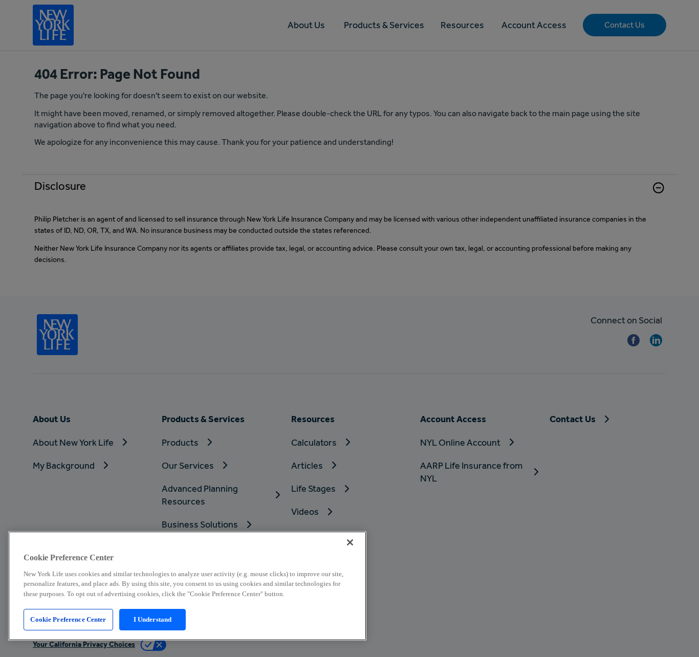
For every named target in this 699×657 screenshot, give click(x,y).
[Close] (350, 542)
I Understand (153, 619)
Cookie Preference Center (68, 619)
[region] (187, 586)
